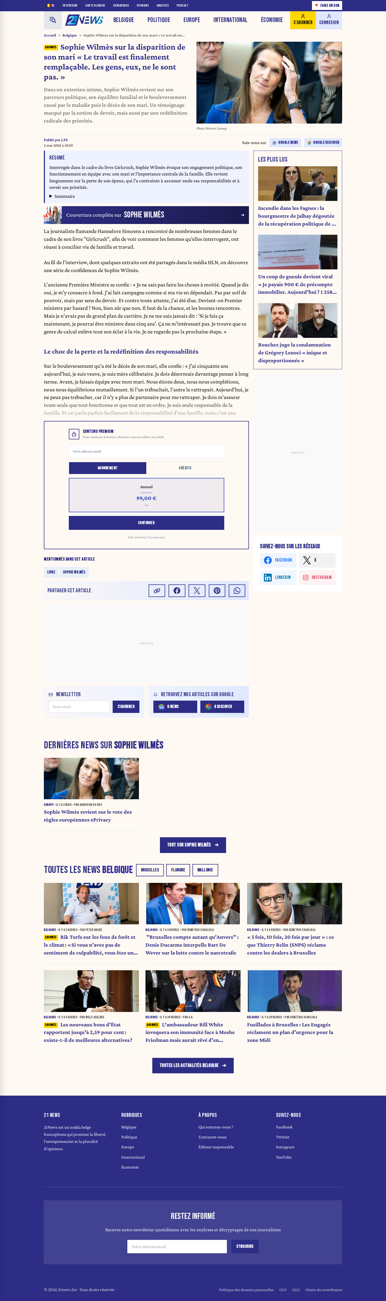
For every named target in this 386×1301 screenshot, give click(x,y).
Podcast (183, 6)
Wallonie (205, 870)
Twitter (282, 1136)
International (230, 20)
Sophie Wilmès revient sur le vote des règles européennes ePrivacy (88, 816)
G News (173, 706)
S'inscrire (245, 1246)
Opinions (143, 6)
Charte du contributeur (323, 1289)
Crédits (185, 468)
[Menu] (53, 20)
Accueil (50, 35)
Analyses (163, 6)
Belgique (123, 20)
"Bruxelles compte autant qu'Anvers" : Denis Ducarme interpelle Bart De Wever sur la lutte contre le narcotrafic (192, 945)
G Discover (223, 706)
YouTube (283, 1157)
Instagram (285, 1146)
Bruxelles (150, 870)
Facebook (284, 1126)
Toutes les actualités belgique (189, 1066)
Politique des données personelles (246, 1289)
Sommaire (65, 196)
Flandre (178, 870)
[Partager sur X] (197, 590)
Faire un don (327, 5)
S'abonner (126, 706)
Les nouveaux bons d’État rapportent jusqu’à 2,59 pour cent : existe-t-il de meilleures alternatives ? (88, 1032)
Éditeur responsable (216, 1146)
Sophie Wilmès (74, 571)
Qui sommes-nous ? (216, 1126)
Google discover (326, 142)
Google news (288, 142)
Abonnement (108, 468)
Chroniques (121, 6)
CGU (296, 1289)
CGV (283, 1289)
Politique (159, 20)
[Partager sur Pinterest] (217, 590)
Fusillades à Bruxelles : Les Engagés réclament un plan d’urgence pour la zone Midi (290, 1032)
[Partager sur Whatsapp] (237, 590)
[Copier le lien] (157, 590)
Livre (51, 571)
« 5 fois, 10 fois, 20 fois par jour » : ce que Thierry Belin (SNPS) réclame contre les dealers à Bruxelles (290, 945)
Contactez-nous (213, 1136)
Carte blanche (95, 6)
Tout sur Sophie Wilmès (189, 845)
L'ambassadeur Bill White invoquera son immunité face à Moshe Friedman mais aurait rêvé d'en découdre (190, 1032)
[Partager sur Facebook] (177, 590)
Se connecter (157, 537)
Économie (272, 20)
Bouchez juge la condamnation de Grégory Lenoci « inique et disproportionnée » (294, 353)
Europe (192, 20)
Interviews (70, 6)
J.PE (64, 140)
